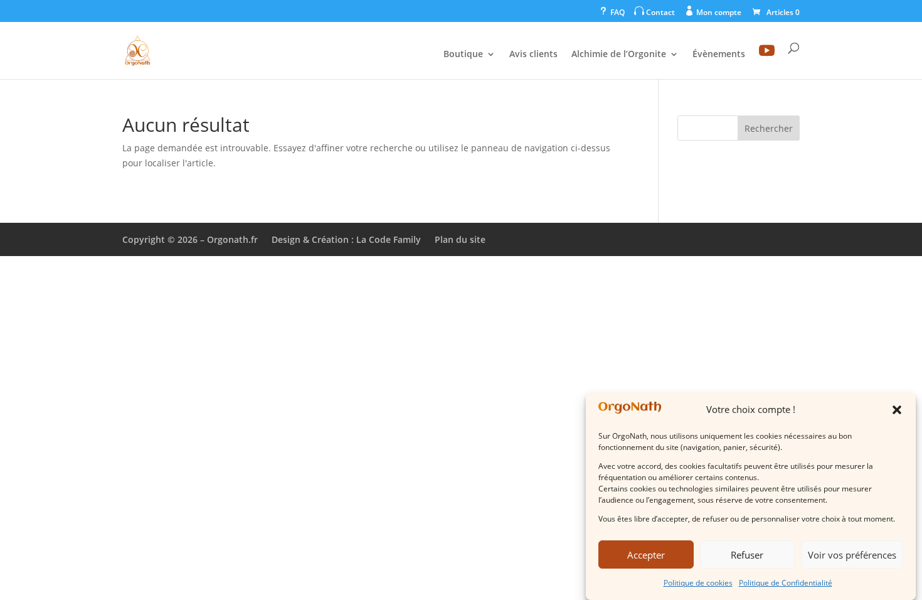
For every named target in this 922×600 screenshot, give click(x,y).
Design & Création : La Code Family (346, 239)
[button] (897, 410)
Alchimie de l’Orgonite (618, 55)
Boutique (463, 55)
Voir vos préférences (852, 555)
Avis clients (533, 55)
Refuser (747, 555)
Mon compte (712, 12)
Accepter (646, 555)
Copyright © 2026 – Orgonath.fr (190, 239)
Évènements (718, 55)
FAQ (611, 12)
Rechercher (768, 128)
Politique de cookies (698, 582)
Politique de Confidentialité (785, 582)
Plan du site (460, 239)
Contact (654, 12)
